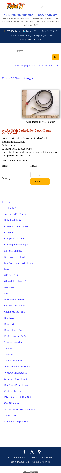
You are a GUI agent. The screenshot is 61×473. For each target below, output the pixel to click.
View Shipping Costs (24, 65)
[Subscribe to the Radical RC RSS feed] (39, 452)
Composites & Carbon (15, 238)
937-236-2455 (13, 31)
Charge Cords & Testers (16, 226)
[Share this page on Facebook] (24, 452)
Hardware (9, 287)
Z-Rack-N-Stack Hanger (16, 379)
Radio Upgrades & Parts (16, 336)
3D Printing (10, 208)
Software (8, 354)
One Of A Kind (12, 403)
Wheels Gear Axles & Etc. (17, 366)
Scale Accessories (13, 342)
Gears (7, 269)
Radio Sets (9, 324)
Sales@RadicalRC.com (30, 39)
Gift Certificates (12, 275)
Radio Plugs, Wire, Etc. (15, 330)
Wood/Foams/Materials (15, 372)
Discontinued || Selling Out (17, 397)
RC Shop (6, 202)
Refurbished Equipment (16, 421)
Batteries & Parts (12, 220)
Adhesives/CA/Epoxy (15, 214)
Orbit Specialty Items (14, 311)
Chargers (8, 232)
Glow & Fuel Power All (16, 281)
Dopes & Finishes (13, 250)
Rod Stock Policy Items (16, 385)
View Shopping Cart (48, 65)
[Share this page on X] (32, 452)
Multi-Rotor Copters (14, 299)
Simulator (9, 348)
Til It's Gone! (10, 415)
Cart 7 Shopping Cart (30, 472)
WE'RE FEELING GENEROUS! (21, 409)
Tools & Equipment (14, 360)
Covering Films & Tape (16, 244)
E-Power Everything (14, 257)
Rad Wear (9, 318)
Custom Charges (12, 391)
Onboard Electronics (14, 305)
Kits (6, 293)
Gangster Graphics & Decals (18, 263)
